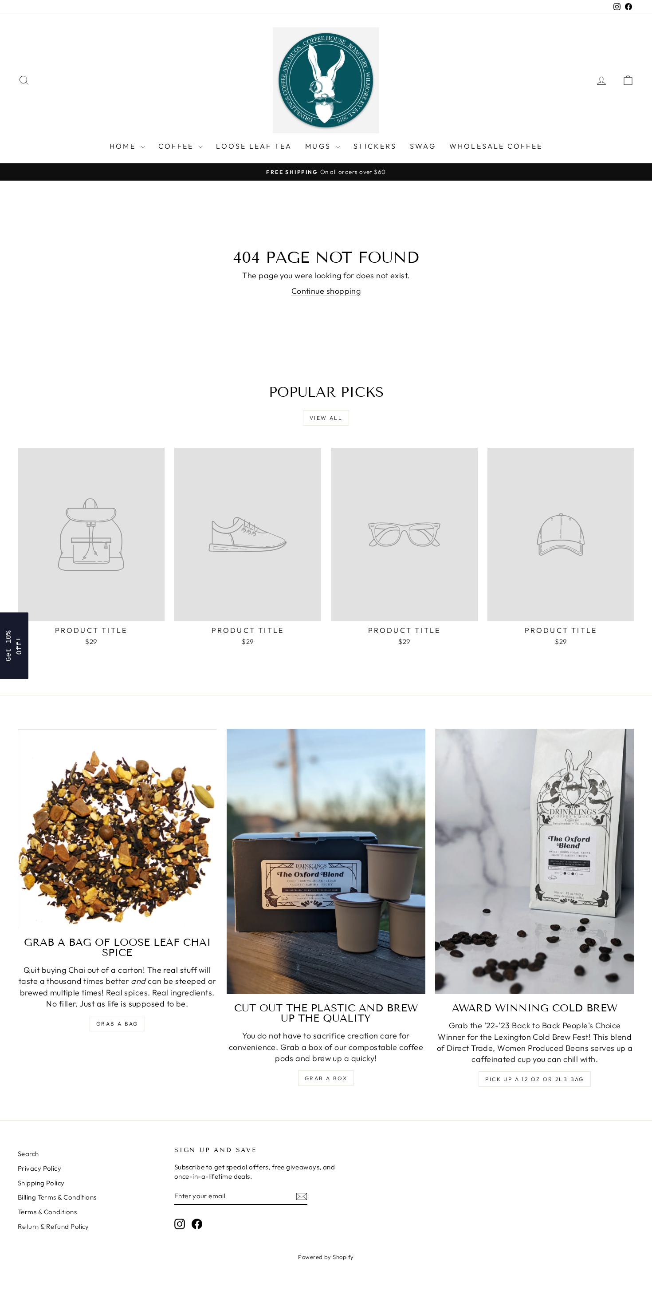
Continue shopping (326, 291)
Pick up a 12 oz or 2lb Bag (534, 1079)
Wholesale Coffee (495, 146)
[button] (14, 645)
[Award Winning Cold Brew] (534, 861)
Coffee (177, 146)
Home (124, 146)
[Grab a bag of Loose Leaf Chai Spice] (117, 828)
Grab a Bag (117, 1023)
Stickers (375, 146)
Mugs (319, 146)
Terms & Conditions (47, 1212)
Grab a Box (326, 1078)
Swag (423, 146)
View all (326, 418)
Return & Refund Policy (53, 1226)
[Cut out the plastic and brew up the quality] (326, 861)
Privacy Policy (39, 1168)
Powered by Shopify (325, 1256)
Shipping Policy (41, 1183)
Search (28, 1153)
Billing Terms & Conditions (57, 1197)
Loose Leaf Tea (254, 146)
